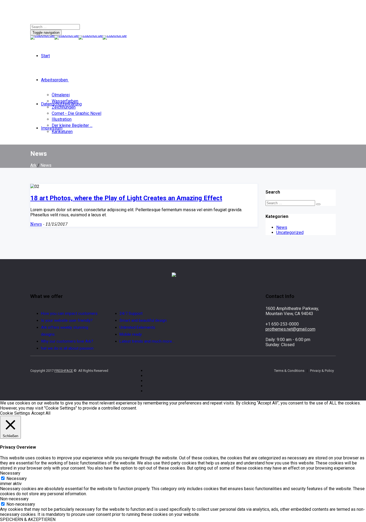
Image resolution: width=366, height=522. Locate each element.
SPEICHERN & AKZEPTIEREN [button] (27, 519)
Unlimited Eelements (137, 327)
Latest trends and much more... (146, 341)
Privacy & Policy (322, 371)
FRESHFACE (63, 371)
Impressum (51, 128)
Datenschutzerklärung (61, 104)
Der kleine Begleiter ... (72, 125)
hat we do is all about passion (67, 348)
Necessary (16, 478)
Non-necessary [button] (14, 498)
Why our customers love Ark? (67, 341)
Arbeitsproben (54, 79)
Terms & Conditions (289, 371)
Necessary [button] (10, 473)
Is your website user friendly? (67, 320)
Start (45, 55)
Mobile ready (130, 334)
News (36, 224)
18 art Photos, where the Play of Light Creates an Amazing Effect (126, 198)
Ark (33, 165)
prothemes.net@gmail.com (290, 329)
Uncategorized (290, 232)
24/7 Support (131, 313)
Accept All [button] (40, 413)
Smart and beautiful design (143, 320)
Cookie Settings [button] (15, 413)
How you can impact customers (69, 313)
